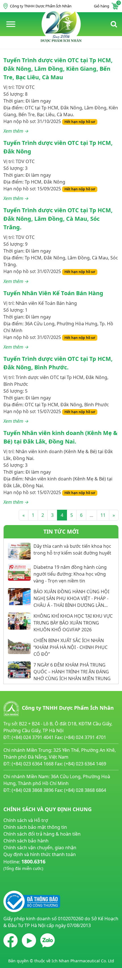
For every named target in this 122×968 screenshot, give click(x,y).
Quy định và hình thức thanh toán (39, 854)
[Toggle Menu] (10, 24)
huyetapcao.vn (19, 875)
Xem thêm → (16, 131)
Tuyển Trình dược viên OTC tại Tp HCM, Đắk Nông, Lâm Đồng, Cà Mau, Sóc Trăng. (58, 218)
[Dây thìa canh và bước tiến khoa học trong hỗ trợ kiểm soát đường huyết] (19, 551)
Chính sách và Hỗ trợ (25, 820)
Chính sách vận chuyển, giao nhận (39, 847)
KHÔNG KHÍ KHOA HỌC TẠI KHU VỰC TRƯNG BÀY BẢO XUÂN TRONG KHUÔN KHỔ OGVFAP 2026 (73, 623)
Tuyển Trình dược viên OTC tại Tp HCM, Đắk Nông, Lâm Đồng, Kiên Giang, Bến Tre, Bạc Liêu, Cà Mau (58, 68)
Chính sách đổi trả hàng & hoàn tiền (42, 834)
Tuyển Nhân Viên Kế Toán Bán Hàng (53, 293)
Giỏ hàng (106, 6)
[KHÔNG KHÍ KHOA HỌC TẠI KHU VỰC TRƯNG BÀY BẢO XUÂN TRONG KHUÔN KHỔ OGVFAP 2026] (19, 621)
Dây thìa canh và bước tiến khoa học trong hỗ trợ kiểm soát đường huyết (72, 549)
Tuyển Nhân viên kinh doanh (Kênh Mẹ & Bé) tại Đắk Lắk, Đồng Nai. (60, 437)
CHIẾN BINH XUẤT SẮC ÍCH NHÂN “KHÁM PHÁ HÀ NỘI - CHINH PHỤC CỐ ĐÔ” (70, 647)
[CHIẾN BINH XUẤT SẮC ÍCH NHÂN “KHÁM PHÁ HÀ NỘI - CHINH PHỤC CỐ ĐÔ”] (19, 645)
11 (103, 515)
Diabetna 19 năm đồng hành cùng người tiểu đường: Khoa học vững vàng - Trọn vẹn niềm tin (70, 574)
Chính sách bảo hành (26, 841)
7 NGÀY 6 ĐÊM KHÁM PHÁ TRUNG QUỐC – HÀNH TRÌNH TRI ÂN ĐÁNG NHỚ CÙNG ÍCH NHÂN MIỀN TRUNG (72, 672)
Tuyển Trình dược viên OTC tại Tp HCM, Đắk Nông (58, 147)
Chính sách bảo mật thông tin (35, 827)
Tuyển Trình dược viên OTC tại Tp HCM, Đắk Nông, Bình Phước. (58, 363)
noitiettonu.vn (18, 882)
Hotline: (24, 864)
